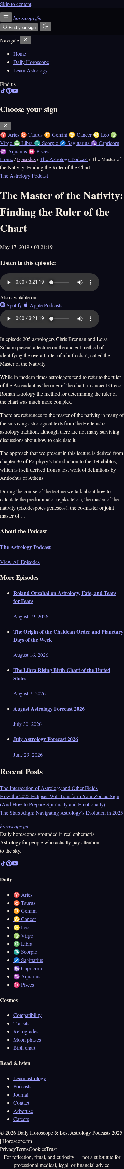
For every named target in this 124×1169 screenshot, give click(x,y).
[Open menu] (6, 17)
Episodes (26, 159)
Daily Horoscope (31, 61)
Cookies (37, 1148)
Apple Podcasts (45, 305)
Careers (21, 1119)
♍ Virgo (23, 935)
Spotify (14, 305)
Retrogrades (25, 1031)
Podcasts (22, 1086)
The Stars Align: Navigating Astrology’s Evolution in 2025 (61, 812)
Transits (21, 1023)
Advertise (23, 1110)
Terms (22, 1148)
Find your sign (21, 27)
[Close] (25, 39)
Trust (51, 1148)
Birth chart (24, 1047)
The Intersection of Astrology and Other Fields (49, 787)
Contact (21, 1102)
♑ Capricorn (27, 968)
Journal (20, 1094)
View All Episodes (20, 561)
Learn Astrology (30, 70)
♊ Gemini (25, 910)
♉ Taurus (24, 902)
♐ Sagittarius (28, 959)
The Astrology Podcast (64, 159)
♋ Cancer (24, 918)
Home (19, 53)
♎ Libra (22, 943)
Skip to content (15, 3)
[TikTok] (3, 92)
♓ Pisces (23, 984)
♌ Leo (21, 927)
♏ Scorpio (25, 951)
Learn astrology (29, 1078)
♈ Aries (22, 894)
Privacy (8, 1148)
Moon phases (27, 1039)
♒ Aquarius (26, 976)
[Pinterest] (9, 92)
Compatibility (27, 1014)
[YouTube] (15, 92)
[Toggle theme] (45, 26)
